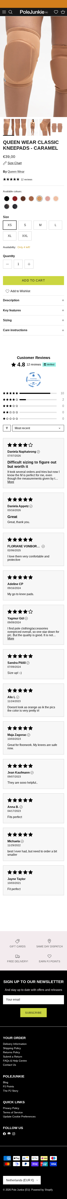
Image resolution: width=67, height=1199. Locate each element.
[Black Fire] (6, 210)
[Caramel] (39, 202)
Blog (5, 1085)
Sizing (7, 323)
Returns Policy (11, 1055)
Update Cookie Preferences (19, 1119)
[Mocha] (31, 202)
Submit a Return (12, 1059)
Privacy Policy (11, 1111)
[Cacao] (23, 202)
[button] (33, 396)
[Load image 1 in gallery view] (33, 70)
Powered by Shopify (42, 1193)
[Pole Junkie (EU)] (34, 15)
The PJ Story (10, 1094)
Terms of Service (13, 1115)
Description (11, 303)
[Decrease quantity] (7, 267)
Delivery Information (15, 1047)
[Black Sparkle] (15, 210)
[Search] (12, 15)
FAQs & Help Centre (15, 1064)
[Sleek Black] (6, 202)
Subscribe (33, 1016)
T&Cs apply (25, 7)
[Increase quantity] (29, 267)
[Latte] (56, 202)
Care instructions (15, 333)
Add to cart (33, 283)
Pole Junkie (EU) (21, 1193)
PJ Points (8, 1089)
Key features (12, 313)
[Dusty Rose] (47, 202)
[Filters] (7, 431)
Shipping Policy (12, 1051)
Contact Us (9, 1068)
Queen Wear (16, 175)
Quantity (9, 259)
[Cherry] (15, 202)
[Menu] (4, 15)
